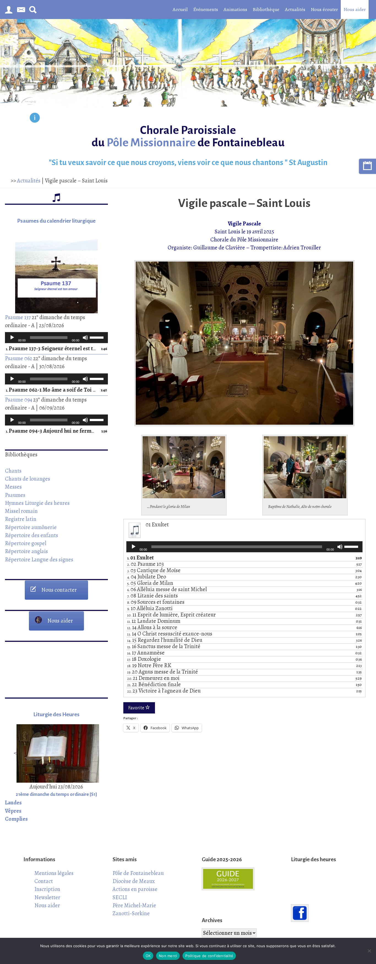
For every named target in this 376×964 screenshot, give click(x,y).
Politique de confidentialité (209, 956)
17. (144, 659)
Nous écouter (324, 9)
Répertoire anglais (26, 551)
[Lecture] (12, 337)
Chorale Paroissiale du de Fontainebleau (188, 136)
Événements (205, 9)
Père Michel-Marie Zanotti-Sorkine (134, 909)
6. (167, 590)
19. (162, 672)
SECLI (120, 897)
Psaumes (15, 495)
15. (163, 647)
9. (150, 609)
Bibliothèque (266, 9)
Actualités (295, 9)
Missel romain (21, 511)
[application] (56, 337)
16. (146, 653)
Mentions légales (53, 873)
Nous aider (355, 9)
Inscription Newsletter (47, 893)
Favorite (136, 708)
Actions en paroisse (135, 889)
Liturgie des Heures (56, 714)
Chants (13, 471)
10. (171, 615)
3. (154, 571)
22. (164, 691)
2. (145, 564)
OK (148, 956)
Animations (235, 9)
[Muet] (85, 337)
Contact (43, 881)
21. (154, 685)
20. (153, 678)
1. (51, 349)
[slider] (97, 337)
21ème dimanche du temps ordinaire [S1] (56, 794)
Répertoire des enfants (31, 535)
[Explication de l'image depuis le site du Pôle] (35, 118)
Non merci (168, 956)
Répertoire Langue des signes (39, 559)
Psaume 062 (18, 358)
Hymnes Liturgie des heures (37, 503)
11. (153, 621)
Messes (13, 487)
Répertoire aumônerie (31, 527)
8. (155, 602)
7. (152, 596)
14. (164, 640)
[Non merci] (369, 951)
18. (149, 666)
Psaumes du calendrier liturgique (56, 221)
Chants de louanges (27, 479)
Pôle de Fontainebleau (138, 873)
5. (150, 583)
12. (152, 628)
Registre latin (20, 519)
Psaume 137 (18, 317)
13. (169, 634)
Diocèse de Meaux (134, 881)
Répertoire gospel (25, 543)
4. (146, 577)
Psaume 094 (18, 399)
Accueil (180, 9)
